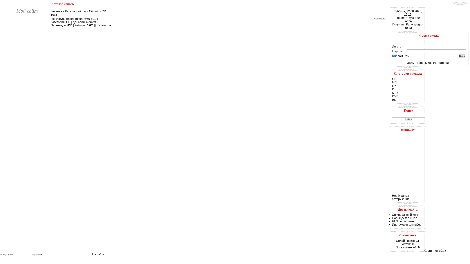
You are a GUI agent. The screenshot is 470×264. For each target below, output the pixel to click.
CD (104, 11)
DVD (395, 96)
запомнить (402, 56)
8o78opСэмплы (6, 254)
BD (394, 99)
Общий (94, 11)
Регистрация (414, 24)
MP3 (395, 92)
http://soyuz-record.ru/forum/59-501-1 (74, 18)
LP (394, 85)
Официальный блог (405, 214)
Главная (56, 11)
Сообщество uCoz (404, 218)
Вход (408, 27)
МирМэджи (37, 254)
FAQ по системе (403, 221)
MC (394, 82)
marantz (91, 22)
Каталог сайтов (75, 11)
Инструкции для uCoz (406, 224)
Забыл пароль (417, 62)
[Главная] (460, 5)
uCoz (442, 250)
